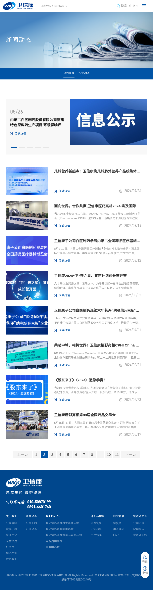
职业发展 (118, 516)
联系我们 (11, 559)
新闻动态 (31, 516)
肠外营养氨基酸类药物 (60, 529)
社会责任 (11, 547)
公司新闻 (69, 73)
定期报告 (138, 529)
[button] (14, 147)
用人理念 (118, 529)
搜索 (124, 6)
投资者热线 (140, 535)
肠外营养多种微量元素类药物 (64, 535)
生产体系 (96, 535)
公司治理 (138, 523)
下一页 (130, 455)
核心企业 (11, 553)
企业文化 (11, 535)
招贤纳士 (118, 523)
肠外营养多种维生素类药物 (62, 523)
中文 (132, 6)
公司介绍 (11, 523)
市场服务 (96, 529)
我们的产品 (53, 516)
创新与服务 (98, 516)
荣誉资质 (11, 541)
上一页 (22, 455)
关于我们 (11, 516)
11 (117, 455)
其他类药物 (53, 547)
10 (109, 455)
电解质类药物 (54, 541)
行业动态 (84, 73)
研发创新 (96, 523)
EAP (116, 535)
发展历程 (11, 529)
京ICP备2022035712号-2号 (112, 575)
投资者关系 (140, 516)
